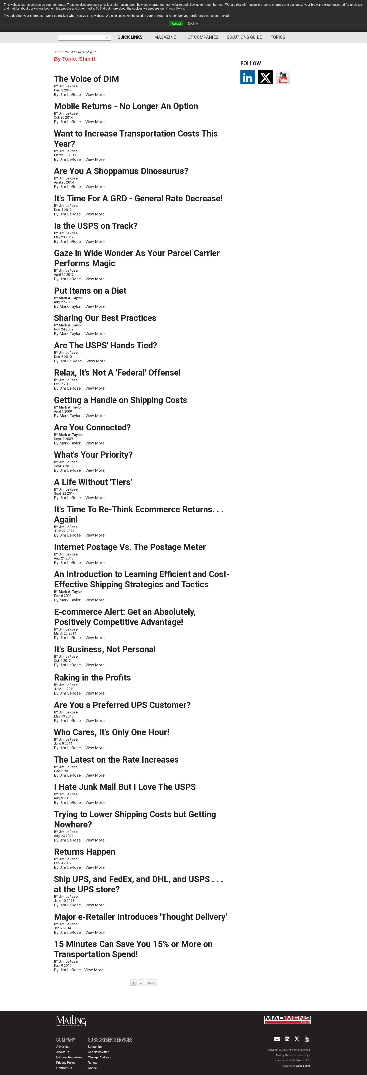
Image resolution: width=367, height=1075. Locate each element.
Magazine (165, 37)
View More (94, 94)
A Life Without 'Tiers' (93, 482)
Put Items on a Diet (90, 291)
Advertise (62, 1047)
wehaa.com (303, 1065)
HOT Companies (201, 37)
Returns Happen (84, 852)
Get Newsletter (98, 1052)
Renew (92, 1063)
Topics (278, 37)
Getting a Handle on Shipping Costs (120, 400)
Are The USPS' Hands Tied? (105, 345)
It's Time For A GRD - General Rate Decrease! (138, 199)
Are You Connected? (92, 428)
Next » (151, 982)
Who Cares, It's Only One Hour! (111, 732)
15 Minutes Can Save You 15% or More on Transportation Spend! (133, 949)
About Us (62, 1052)
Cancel (92, 1068)
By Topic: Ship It (74, 59)
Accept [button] (176, 23)
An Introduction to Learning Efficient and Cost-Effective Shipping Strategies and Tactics (142, 579)
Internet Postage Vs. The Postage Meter (130, 547)
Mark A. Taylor (70, 298)
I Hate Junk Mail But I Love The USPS (125, 787)
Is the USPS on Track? (95, 226)
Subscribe (95, 1047)
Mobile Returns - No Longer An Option (126, 106)
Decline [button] (193, 23)
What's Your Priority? (93, 455)
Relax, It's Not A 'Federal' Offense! (117, 373)
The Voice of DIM (86, 79)
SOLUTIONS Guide (244, 37)
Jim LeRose (68, 86)
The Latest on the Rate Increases (116, 760)
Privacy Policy (175, 8)
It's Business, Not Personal (105, 649)
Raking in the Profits (92, 678)
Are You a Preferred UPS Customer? (122, 705)
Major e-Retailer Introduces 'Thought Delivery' (140, 917)
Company (65, 1039)
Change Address (99, 1057)
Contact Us (64, 1068)
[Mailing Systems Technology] (72, 1020)
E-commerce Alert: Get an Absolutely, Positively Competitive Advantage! (125, 617)
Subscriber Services (110, 1039)
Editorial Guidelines (69, 1057)
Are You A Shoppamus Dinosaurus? (121, 171)
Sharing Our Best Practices (105, 318)
